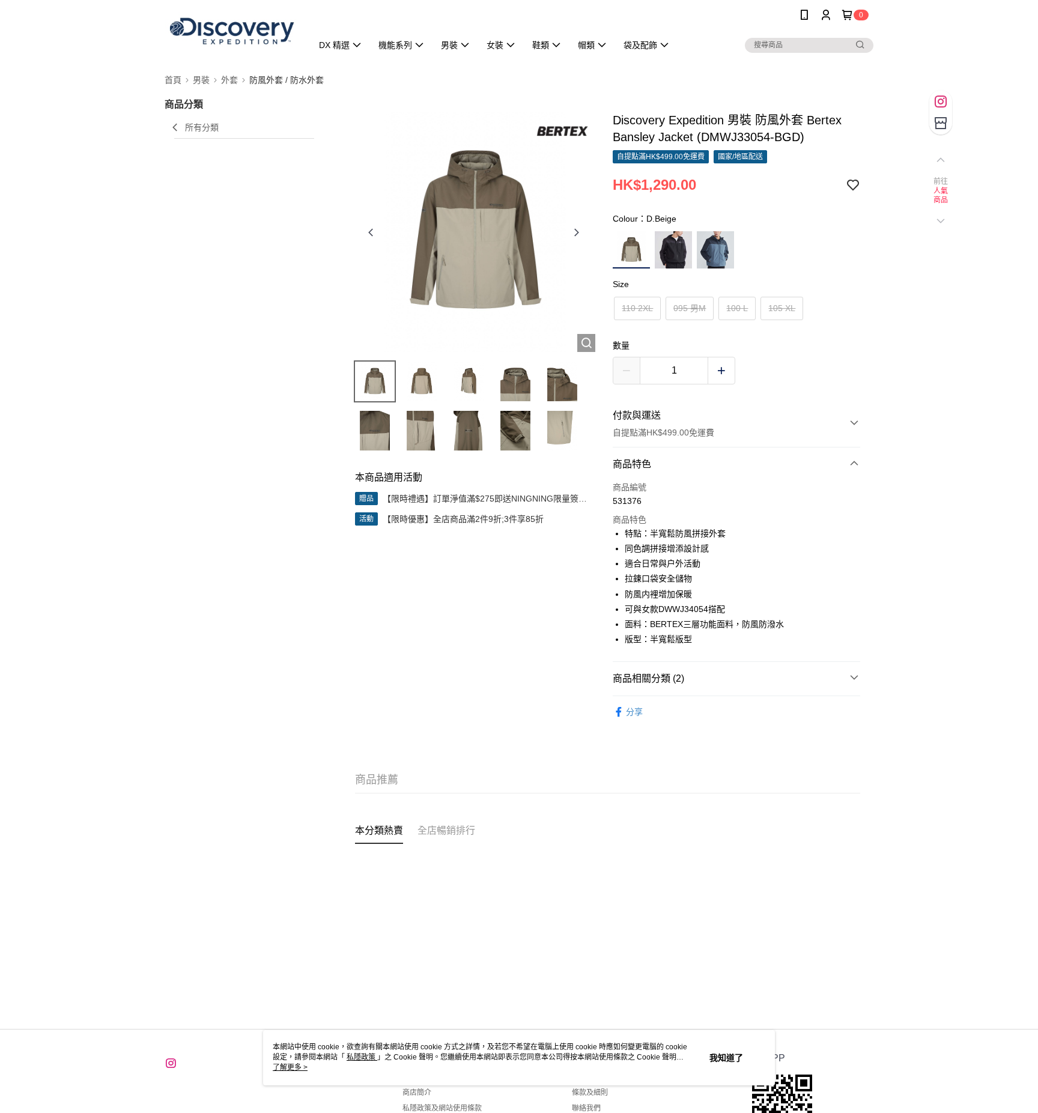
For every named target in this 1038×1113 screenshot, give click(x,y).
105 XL (781, 308)
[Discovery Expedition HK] (231, 31)
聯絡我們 (586, 1108)
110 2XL (637, 308)
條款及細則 (590, 1092)
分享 (634, 712)
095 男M (689, 308)
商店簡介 (416, 1092)
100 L (737, 308)
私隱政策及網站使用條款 (442, 1108)
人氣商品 (940, 196)
